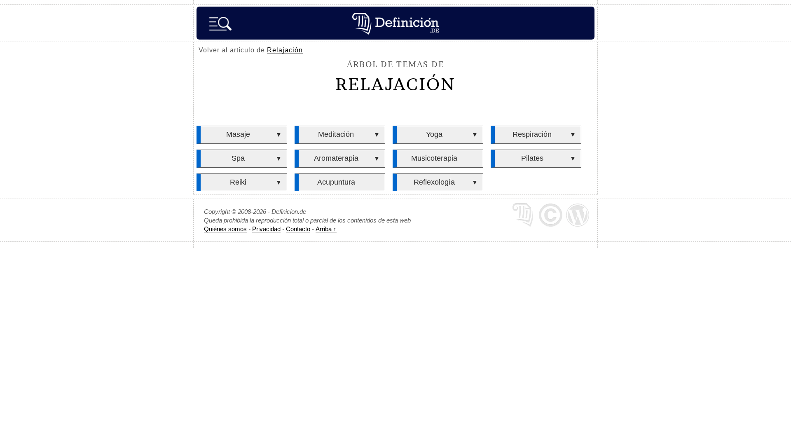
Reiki (238, 182)
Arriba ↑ (326, 228)
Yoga (434, 134)
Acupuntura (336, 182)
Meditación (336, 134)
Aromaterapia (336, 158)
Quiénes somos (225, 228)
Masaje (238, 134)
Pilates (532, 158)
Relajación (285, 50)
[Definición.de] (395, 23)
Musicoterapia (434, 158)
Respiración (532, 134)
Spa (238, 158)
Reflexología (434, 182)
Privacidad (266, 228)
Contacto (298, 228)
